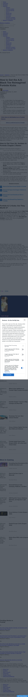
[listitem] (14, 346)
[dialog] (14, 349)
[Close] (25, 320)
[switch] (22, 349)
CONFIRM (8, 374)
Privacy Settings (23, 696)
